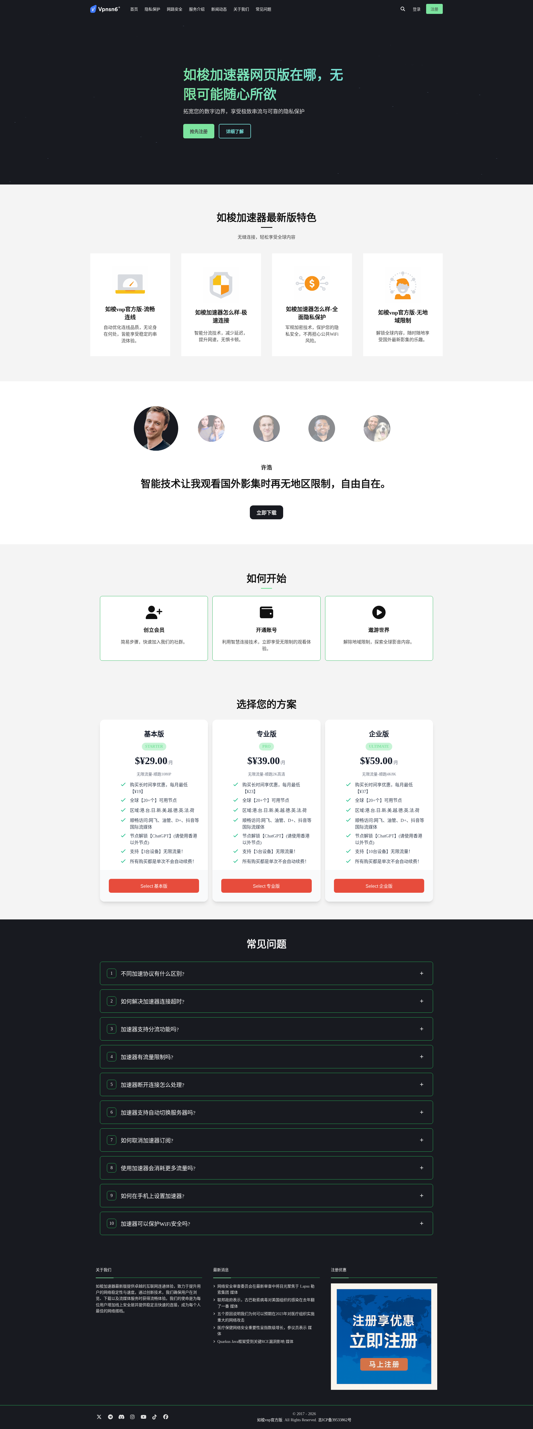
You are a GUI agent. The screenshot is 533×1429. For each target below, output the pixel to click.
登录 (417, 9)
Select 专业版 (266, 886)
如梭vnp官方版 (269, 1420)
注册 (434, 9)
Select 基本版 (153, 886)
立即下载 (266, 513)
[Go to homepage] (105, 9)
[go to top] (518, 1409)
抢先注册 (199, 131)
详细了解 (235, 131)
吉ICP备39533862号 (334, 1420)
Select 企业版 (379, 886)
